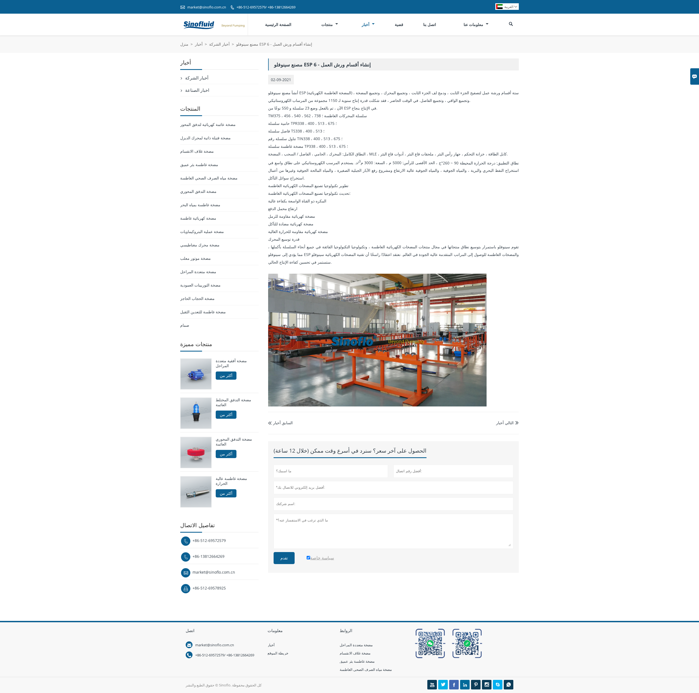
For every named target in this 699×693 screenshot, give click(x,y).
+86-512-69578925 (209, 588)
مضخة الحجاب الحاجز (197, 298)
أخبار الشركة (219, 44)
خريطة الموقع (278, 653)
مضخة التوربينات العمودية (200, 285)
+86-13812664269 (208, 556)
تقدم (284, 558)
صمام (184, 325)
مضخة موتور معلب (195, 258)
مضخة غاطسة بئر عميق (199, 164)
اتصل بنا (429, 24)
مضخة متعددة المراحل (198, 271)
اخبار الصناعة (197, 90)
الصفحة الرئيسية (278, 24)
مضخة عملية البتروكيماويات (202, 231)
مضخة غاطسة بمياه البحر (200, 204)
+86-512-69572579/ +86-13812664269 (265, 7)
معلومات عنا (474, 24)
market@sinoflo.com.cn (206, 7)
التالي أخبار (505, 422)
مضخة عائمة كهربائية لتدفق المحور (208, 124)
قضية (399, 24)
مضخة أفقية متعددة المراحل (231, 363)
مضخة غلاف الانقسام (197, 151)
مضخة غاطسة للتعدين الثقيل (203, 311)
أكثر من (226, 375)
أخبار (366, 24)
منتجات (327, 24)
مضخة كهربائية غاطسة (198, 218)
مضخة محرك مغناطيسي (200, 244)
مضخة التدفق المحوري (198, 191)
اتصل (190, 630)
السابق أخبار (280, 422)
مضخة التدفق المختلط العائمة (233, 402)
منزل (184, 44)
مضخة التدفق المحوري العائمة (234, 442)
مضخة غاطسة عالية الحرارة (231, 481)
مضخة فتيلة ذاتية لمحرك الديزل (205, 137)
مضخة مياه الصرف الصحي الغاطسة (209, 178)
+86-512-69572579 (209, 540)
